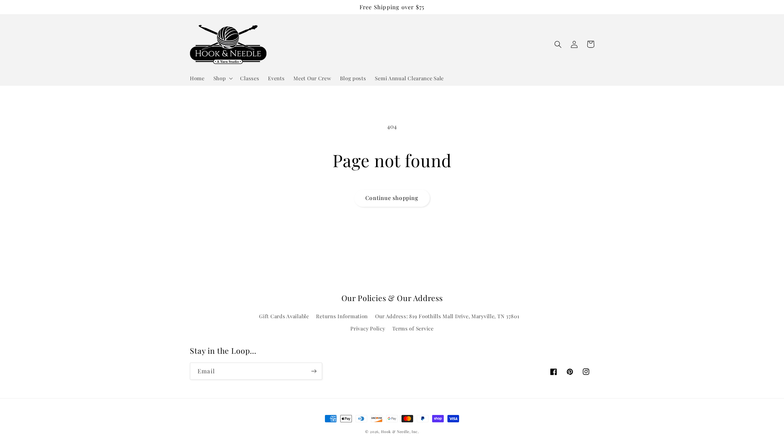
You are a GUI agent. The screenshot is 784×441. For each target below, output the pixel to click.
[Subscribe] (314, 371)
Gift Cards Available (284, 316)
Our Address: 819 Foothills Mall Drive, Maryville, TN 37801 (447, 316)
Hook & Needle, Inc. (400, 431)
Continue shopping (391, 198)
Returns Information (342, 316)
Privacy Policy (367, 328)
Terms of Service (413, 328)
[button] (222, 78)
